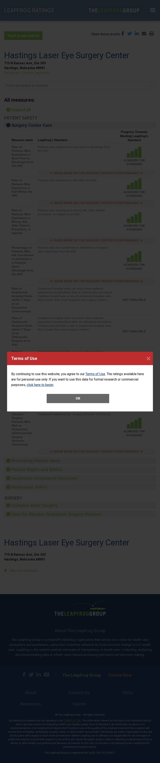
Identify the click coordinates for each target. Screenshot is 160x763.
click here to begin (40, 385)
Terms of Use (95, 374)
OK (78, 398)
